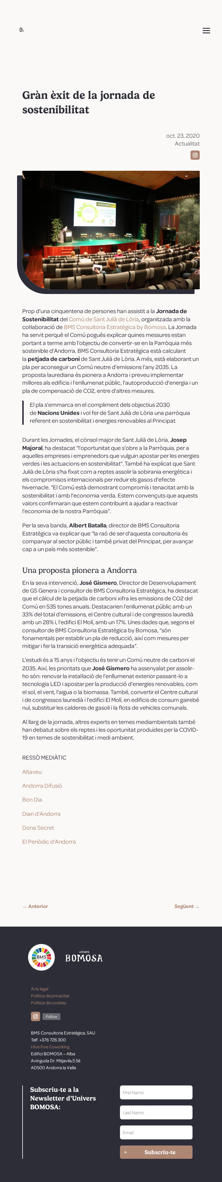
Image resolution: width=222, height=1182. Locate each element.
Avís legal (39, 989)
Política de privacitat (50, 995)
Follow (51, 1016)
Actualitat (187, 143)
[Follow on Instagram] (195, 155)
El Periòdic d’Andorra (49, 841)
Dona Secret (38, 827)
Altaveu (32, 771)
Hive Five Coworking (50, 1047)
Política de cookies (48, 1002)
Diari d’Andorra (41, 813)
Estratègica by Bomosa (136, 327)
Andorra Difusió (42, 785)
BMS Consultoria (85, 327)
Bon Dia (32, 799)
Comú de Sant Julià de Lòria (104, 319)
